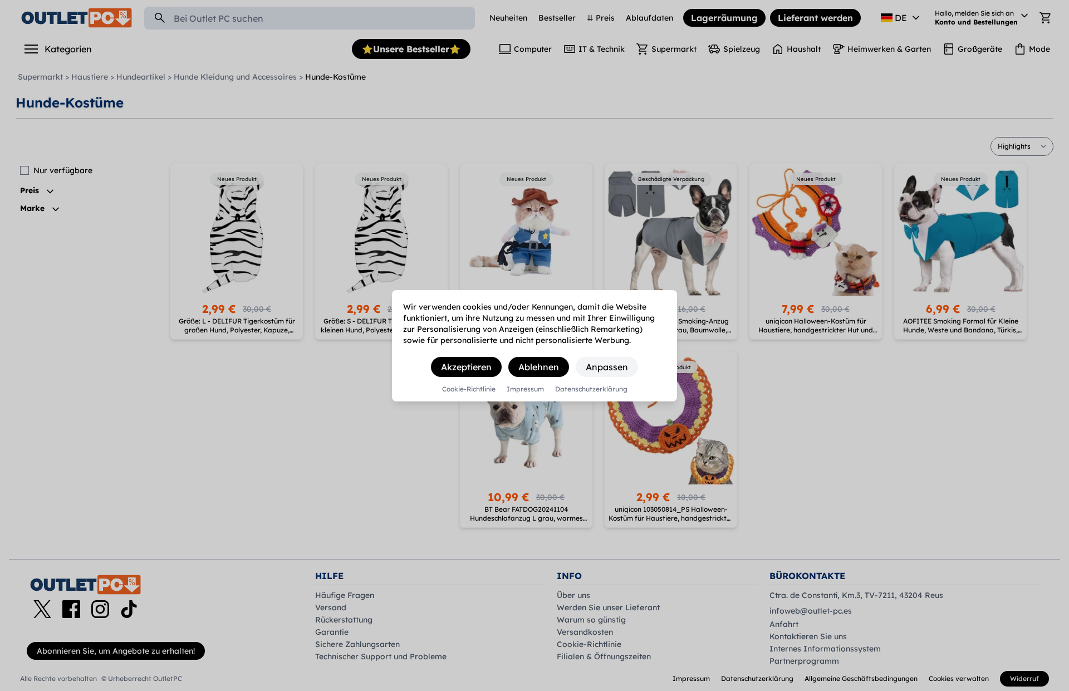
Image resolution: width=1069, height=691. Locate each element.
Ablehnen (538, 367)
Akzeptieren (466, 367)
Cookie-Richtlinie (469, 389)
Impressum (525, 389)
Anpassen (607, 367)
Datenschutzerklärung (591, 389)
